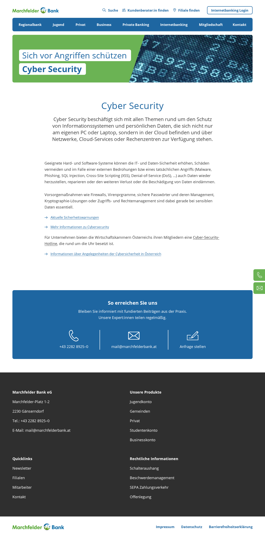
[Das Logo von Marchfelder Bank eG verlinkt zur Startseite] (35, 10)
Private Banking (136, 24)
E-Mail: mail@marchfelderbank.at (41, 430)
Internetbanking (174, 24)
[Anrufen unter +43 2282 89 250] (259, 275)
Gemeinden (140, 411)
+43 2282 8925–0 (73, 346)
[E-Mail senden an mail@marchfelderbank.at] (259, 288)
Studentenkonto (144, 430)
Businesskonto (142, 439)
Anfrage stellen (193, 346)
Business (104, 24)
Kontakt (239, 24)
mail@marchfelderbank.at (134, 346)
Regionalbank (30, 24)
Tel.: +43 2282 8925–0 (30, 420)
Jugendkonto (141, 401)
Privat (81, 24)
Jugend (58, 24)
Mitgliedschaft (211, 24)
